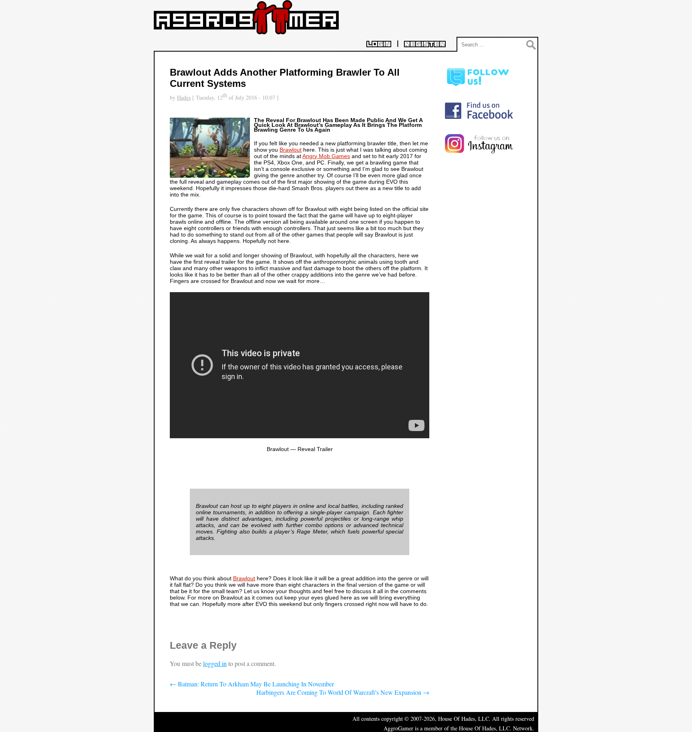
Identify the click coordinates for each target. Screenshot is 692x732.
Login (379, 44)
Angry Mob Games (326, 156)
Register (424, 44)
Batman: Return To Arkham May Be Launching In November (252, 684)
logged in (215, 663)
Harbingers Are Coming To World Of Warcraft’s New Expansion (342, 692)
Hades (184, 97)
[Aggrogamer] (246, 28)
